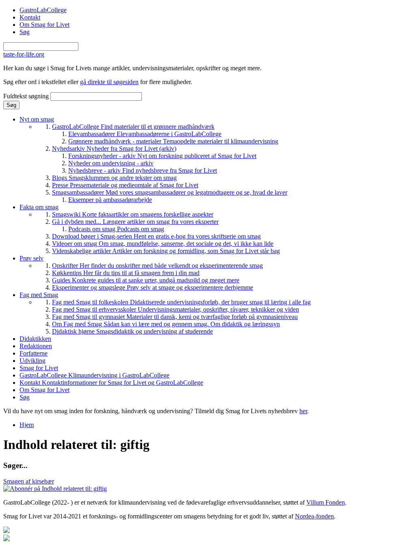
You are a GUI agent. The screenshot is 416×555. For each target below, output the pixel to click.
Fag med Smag (39, 294)
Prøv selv (31, 258)
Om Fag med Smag (166, 324)
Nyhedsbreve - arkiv (142, 170)
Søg (25, 31)
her (303, 411)
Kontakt (30, 17)
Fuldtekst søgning (26, 96)
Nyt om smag (37, 119)
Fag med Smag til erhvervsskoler (175, 309)
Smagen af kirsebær (28, 481)
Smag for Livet (39, 367)
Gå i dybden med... (135, 221)
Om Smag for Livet (44, 24)
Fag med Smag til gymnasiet (175, 316)
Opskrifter (157, 265)
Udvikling (33, 360)
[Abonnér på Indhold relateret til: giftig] (55, 488)
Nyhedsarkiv (114, 148)
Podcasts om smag (116, 228)
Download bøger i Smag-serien (156, 236)
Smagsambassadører (169, 192)
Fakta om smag (39, 207)
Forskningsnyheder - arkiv (162, 155)
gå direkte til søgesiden (109, 81)
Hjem (27, 424)
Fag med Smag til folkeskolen (181, 302)
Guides (145, 280)
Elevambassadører (144, 133)
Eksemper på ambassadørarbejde (110, 199)
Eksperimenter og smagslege (152, 287)
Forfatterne (34, 353)
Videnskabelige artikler (166, 250)
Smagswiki (132, 214)
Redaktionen (36, 346)
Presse (125, 185)
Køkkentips (125, 272)
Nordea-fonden (314, 516)
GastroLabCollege (43, 10)
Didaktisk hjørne (132, 331)
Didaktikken (35, 338)
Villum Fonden (325, 502)
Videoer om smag (162, 243)
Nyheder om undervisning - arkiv (111, 163)
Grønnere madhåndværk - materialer (173, 141)
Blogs (114, 177)
